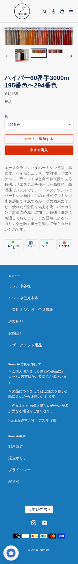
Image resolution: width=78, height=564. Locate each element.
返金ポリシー (19, 458)
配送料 (14, 482)
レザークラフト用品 (25, 345)
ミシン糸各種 (19, 286)
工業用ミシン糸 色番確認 (30, 310)
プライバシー (19, 470)
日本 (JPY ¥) (37, 509)
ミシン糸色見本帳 (23, 298)
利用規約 (15, 446)
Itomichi (45, 550)
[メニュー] (71, 11)
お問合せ (15, 333)
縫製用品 (15, 321)
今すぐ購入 (39, 150)
